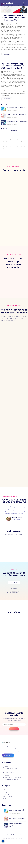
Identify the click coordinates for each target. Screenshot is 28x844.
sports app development (13, 40)
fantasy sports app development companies (12, 72)
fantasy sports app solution (12, 31)
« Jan (2, 151)
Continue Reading (7, 54)
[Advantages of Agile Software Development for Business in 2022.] (3, 122)
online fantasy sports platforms (15, 79)
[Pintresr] (17, 834)
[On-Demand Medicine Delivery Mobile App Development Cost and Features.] (3, 109)
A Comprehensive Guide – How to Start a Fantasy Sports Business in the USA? (13, 17)
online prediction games (11, 81)
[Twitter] (9, 834)
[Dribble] (19, 834)
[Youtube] (15, 834)
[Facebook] (7, 834)
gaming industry (10, 77)
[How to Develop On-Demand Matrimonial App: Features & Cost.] (3, 115)
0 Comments (16, 110)
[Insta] (11, 834)
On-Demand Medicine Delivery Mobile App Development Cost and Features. (16, 810)
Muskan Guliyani (6, 23)
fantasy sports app (18, 26)
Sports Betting (8, 41)
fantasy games (9, 26)
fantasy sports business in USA (11, 34)
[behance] (20, 834)
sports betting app (16, 41)
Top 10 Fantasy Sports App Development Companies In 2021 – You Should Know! (12, 65)
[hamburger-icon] (23, 2)
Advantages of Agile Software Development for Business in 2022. (16, 825)
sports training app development (12, 82)
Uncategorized (6, 24)
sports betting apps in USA (18, 44)
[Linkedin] (13, 834)
